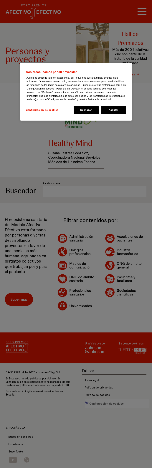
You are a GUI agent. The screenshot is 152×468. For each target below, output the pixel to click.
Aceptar (113, 110)
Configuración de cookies (42, 110)
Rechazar (86, 110)
